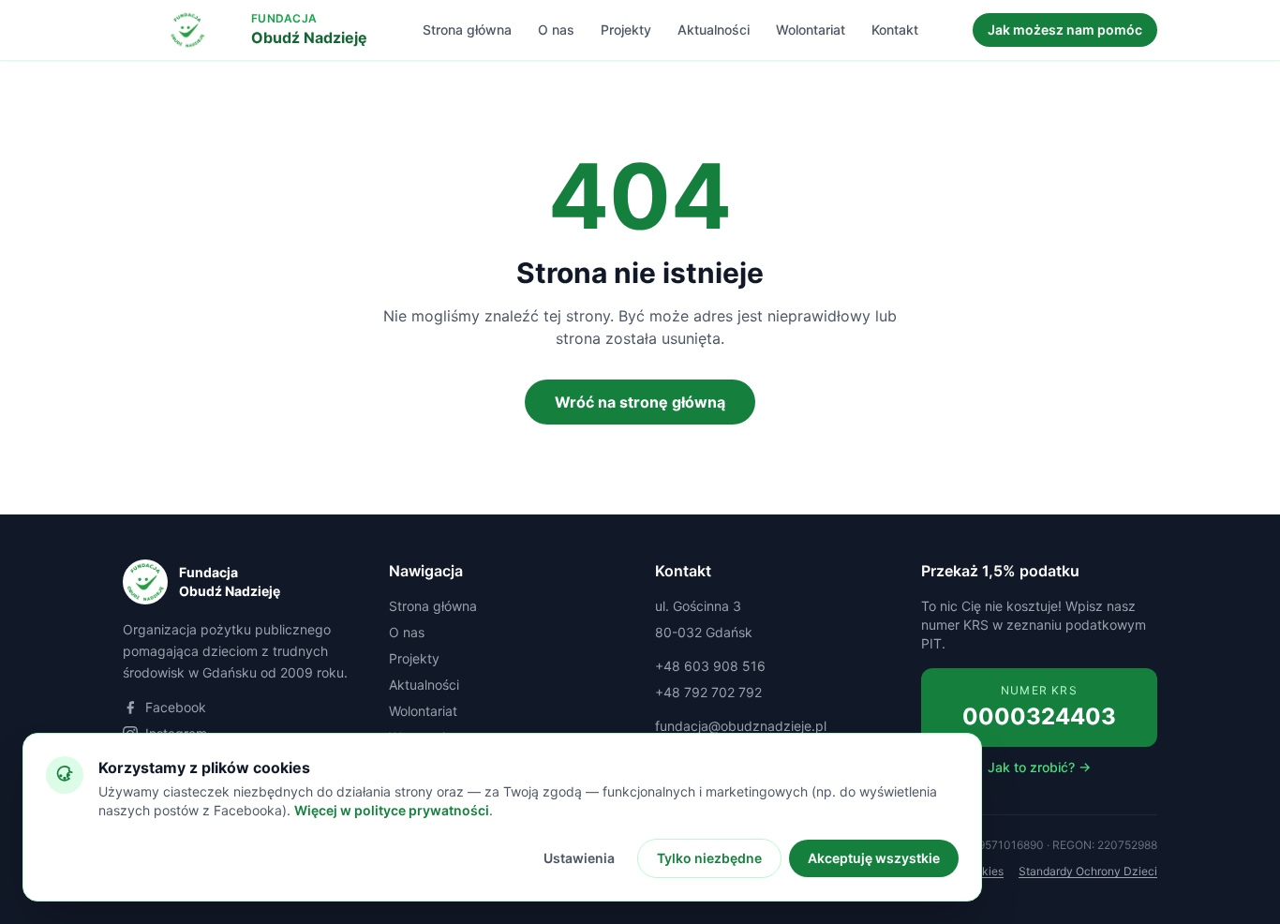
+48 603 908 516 (710, 666)
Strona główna (467, 29)
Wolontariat (810, 29)
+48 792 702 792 (708, 692)
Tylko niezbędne (709, 858)
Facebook (175, 707)
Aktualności (713, 29)
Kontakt (894, 29)
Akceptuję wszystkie (874, 858)
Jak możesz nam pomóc (1065, 29)
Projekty (626, 29)
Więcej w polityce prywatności (391, 810)
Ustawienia (579, 858)
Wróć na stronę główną (640, 402)
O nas (556, 29)
